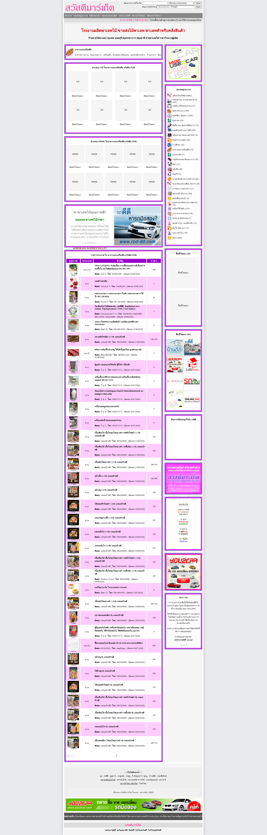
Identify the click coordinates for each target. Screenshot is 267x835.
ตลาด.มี (162, 780)
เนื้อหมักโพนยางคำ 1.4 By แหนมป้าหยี (111, 601)
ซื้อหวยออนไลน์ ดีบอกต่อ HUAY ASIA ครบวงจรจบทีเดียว (119, 643)
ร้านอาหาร (151, 55)
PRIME (75, 154)
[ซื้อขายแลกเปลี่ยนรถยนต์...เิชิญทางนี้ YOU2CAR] (183, 589)
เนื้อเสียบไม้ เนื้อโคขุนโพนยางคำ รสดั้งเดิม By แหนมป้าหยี (119, 713)
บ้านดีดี (152, 776)
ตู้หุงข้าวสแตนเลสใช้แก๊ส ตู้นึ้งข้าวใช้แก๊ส (112, 365)
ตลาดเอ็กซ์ (121, 780)
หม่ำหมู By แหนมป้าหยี (104, 657)
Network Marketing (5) (181, 218)
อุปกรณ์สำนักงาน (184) (182, 194)
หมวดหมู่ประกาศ (80, 16)
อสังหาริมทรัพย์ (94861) (182, 96)
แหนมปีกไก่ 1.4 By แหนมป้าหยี (108, 532)
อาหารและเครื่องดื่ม (83, 50)
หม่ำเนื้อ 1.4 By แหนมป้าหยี (106, 476)
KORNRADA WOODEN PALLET (90, 248)
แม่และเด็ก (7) (178, 155)
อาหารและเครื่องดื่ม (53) (182, 150)
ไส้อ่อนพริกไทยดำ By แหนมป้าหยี (109, 685)
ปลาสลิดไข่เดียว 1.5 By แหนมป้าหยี (110, 337)
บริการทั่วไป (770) (180, 233)
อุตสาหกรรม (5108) (180, 111)
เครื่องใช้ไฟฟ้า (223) (181, 209)
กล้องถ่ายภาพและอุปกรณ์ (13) (185, 135)
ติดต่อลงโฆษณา (154, 16)
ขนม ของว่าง (96, 55)
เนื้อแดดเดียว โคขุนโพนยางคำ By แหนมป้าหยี (114, 740)
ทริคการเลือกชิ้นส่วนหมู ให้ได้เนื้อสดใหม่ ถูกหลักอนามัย (118, 350)
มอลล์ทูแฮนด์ (152, 780)
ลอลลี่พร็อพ (162, 776)
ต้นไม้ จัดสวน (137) (180, 228)
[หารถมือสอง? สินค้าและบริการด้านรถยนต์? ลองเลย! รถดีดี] (137, 245)
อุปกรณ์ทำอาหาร (138, 55)
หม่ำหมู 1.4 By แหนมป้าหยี (106, 490)
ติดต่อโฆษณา (78, 96)
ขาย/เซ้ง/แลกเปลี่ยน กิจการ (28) (186, 184)
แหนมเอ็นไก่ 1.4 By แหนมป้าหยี (108, 546)
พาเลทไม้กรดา (95, 219)
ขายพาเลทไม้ (152, 38)
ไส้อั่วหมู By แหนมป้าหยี (105, 671)
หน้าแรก (68, 16)
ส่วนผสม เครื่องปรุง (121, 55)
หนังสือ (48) (177, 169)
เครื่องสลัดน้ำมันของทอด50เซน (108, 420)
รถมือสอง (180, 419)
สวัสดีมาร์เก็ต (133, 825)
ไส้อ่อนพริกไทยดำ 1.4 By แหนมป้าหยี (110, 504)
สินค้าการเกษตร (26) (181, 140)
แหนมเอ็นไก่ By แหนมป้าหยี (106, 727)
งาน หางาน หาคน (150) (182, 213)
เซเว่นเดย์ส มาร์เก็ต (136, 780)
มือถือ (151, 792)
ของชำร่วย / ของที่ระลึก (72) (184, 223)
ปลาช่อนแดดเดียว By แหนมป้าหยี (109, 615)
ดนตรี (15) (176, 174)
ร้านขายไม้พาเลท (97, 38)
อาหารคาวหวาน (82, 55)
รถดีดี (106, 776)
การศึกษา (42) (178, 145)
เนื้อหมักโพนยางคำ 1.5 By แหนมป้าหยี (111, 462)
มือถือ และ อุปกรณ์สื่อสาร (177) (185, 125)
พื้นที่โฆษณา (183, 273)
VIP (77, 82)
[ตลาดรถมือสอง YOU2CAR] (133, 810)
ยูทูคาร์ (113, 776)
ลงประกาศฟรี (124, 16)
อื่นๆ (159, 55)
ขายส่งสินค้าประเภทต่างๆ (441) (185, 179)
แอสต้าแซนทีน (101, 281)
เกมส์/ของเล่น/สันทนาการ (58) (185, 159)
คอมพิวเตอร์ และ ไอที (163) (184, 130)
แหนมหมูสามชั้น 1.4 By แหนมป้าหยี (110, 518)
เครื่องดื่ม (107, 55)
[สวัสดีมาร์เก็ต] (90, 12)
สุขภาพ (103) (178, 120)
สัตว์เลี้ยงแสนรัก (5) (180, 198)
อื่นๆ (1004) (177, 238)
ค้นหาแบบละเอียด (109, 16)
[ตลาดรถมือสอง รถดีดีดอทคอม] (192, 355)
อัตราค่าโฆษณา (138, 16)
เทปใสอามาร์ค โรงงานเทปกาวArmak (111, 587)
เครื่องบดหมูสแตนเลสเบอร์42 (107, 406)
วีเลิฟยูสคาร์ (137, 776)
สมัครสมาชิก (94, 16)
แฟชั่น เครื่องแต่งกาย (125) (183, 106)
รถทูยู (128, 776)
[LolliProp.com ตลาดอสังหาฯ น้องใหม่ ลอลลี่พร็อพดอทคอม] (192, 372)
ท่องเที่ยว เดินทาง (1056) (182, 116)
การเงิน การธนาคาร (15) (183, 189)
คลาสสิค (143, 792)
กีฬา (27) (176, 164)
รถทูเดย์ (121, 776)
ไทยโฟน (142, 784)
